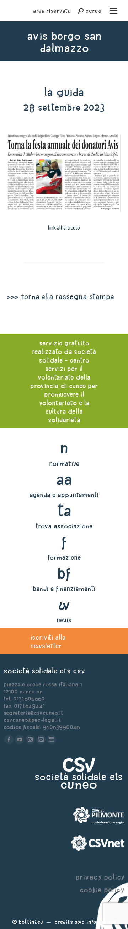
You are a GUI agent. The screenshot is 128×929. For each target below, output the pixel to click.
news (64, 620)
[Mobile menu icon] (113, 11)
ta (64, 510)
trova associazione (64, 526)
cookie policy (102, 889)
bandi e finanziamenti (64, 589)
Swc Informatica (95, 921)
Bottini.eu (30, 921)
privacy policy (99, 877)
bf (64, 573)
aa (64, 479)
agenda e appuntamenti (64, 495)
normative (64, 464)
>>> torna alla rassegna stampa (60, 296)
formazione (64, 557)
